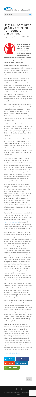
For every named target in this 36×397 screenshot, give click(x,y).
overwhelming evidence (11, 222)
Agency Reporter (11, 37)
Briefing (29, 37)
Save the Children (15, 353)
